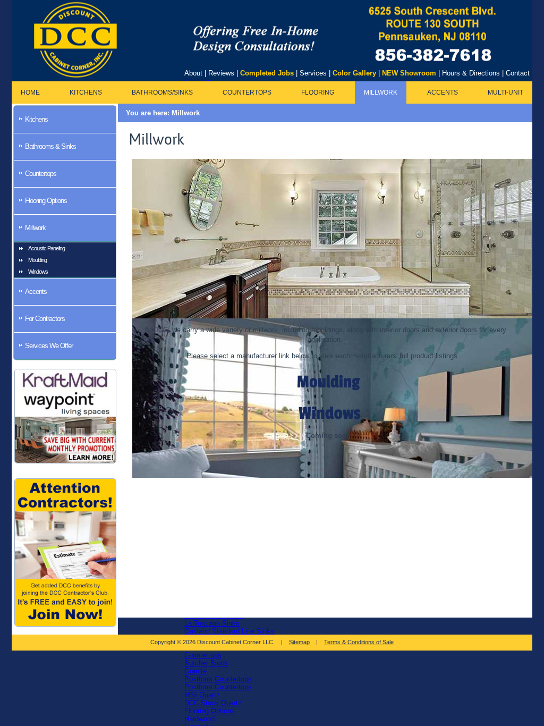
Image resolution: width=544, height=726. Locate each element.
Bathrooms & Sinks (50, 146)
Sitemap (299, 642)
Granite (195, 671)
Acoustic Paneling (46, 248)
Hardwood (199, 719)
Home (30, 92)
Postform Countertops (218, 679)
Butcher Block (206, 663)
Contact (518, 73)
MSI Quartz (202, 695)
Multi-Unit (505, 92)
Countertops (203, 655)
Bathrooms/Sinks (162, 92)
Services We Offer (49, 346)
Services (313, 73)
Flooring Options (209, 711)
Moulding (37, 260)
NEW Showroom (409, 73)
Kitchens (86, 92)
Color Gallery (354, 73)
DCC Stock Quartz (213, 703)
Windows (38, 271)
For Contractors (45, 319)
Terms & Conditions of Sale (359, 642)
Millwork (380, 92)
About (193, 73)
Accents (442, 92)
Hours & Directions (471, 73)
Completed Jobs (267, 73)
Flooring (317, 92)
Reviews (221, 73)
